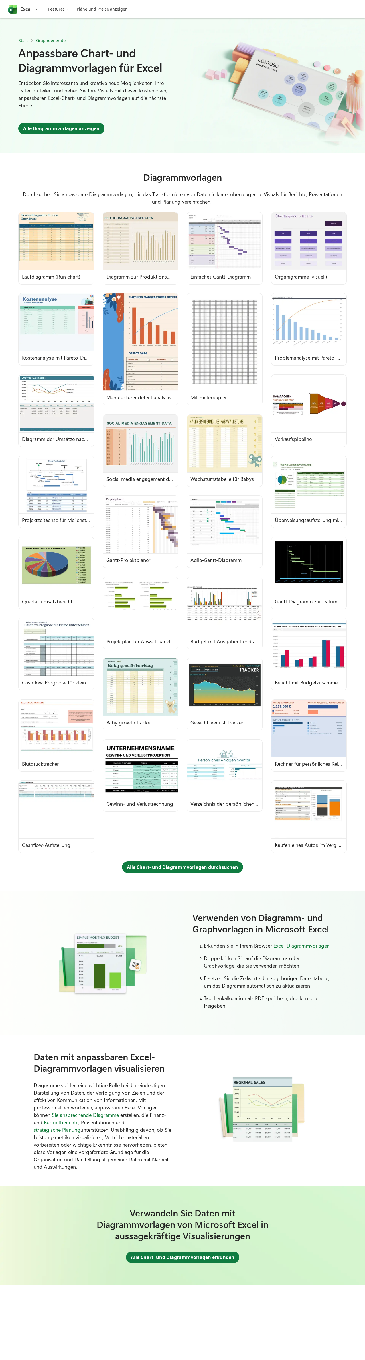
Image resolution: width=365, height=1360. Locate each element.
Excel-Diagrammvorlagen (301, 945)
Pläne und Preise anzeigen (102, 9)
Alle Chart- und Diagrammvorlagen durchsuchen (182, 867)
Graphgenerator (51, 40)
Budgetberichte (61, 1122)
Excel (26, 9)
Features (56, 9)
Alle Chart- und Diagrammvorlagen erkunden (182, 1257)
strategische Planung (57, 1129)
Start (23, 40)
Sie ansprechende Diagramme (85, 1114)
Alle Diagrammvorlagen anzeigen (61, 128)
